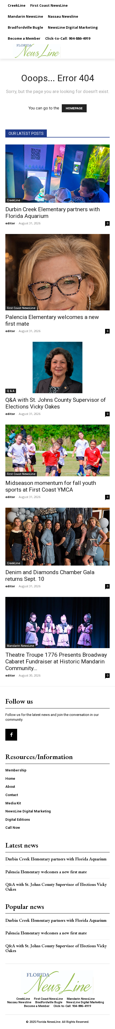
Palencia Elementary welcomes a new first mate (46, 872)
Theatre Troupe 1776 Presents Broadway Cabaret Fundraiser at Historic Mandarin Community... (56, 661)
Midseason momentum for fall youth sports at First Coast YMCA (50, 486)
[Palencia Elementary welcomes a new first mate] (57, 272)
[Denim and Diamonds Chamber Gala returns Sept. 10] (57, 537)
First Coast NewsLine (21, 308)
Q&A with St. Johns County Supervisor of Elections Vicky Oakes (55, 403)
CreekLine (13, 200)
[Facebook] (11, 735)
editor (10, 223)
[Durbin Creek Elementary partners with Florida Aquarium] (57, 173)
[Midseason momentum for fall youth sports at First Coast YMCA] (57, 450)
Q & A (10, 391)
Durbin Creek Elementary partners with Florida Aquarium (55, 859)
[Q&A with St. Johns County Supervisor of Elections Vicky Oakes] (57, 367)
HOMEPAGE (74, 108)
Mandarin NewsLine (20, 646)
